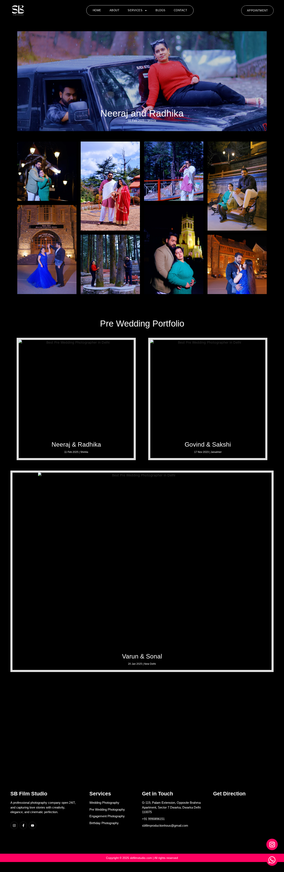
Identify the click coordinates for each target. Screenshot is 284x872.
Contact (180, 10)
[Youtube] (32, 825)
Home (97, 10)
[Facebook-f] (23, 825)
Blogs (160, 10)
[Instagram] (14, 825)
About (115, 10)
